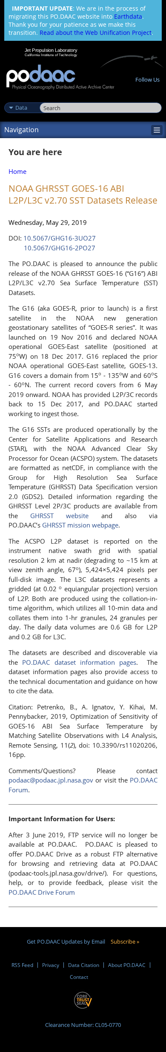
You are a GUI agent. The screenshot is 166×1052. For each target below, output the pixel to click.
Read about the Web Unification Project (96, 32)
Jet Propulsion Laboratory (51, 50)
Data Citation (83, 965)
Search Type (21, 98)
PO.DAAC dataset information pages (79, 662)
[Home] (60, 77)
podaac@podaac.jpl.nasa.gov (51, 780)
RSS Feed (22, 965)
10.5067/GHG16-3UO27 (59, 238)
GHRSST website (59, 515)
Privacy (50, 965)
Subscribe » (125, 941)
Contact (79, 977)
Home (17, 171)
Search (49, 98)
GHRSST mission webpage (80, 525)
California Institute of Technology (51, 55)
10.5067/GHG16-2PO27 (59, 248)
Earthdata (128, 16)
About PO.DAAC (127, 965)
